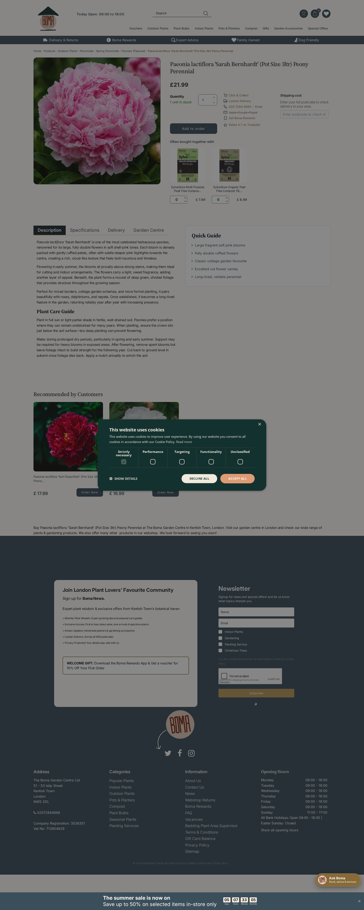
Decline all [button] (199, 478)
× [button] (259, 424)
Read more (184, 442)
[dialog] (182, 455)
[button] (123, 478)
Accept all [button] (237, 478)
